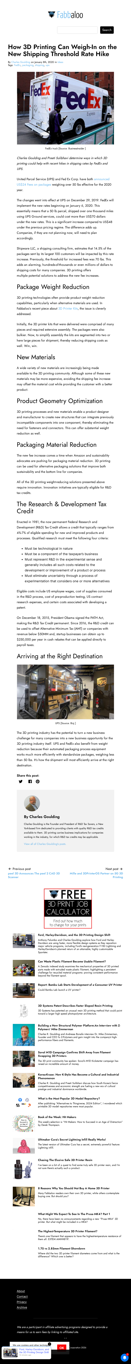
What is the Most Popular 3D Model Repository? (69, 1098)
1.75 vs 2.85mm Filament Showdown (61, 1248)
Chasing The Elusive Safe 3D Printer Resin (65, 1160)
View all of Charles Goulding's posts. (45, 844)
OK (61, 1348)
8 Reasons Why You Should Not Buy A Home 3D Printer (74, 1188)
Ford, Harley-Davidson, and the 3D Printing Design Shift (74, 935)
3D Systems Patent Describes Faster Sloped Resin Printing (75, 1006)
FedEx (17, 65)
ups (47, 65)
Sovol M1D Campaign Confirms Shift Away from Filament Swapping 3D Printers (74, 1054)
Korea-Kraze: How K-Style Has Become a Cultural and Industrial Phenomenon (78, 1076)
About (21, 1291)
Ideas (60, 62)
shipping (39, 65)
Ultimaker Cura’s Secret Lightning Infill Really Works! (72, 1139)
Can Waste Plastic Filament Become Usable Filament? (72, 961)
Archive (22, 1307)
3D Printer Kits (68, 308)
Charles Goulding (20, 62)
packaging (27, 65)
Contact (22, 1296)
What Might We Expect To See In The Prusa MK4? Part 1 (74, 1214)
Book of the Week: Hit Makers (57, 1117)
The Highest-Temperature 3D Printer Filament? (67, 1231)
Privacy (22, 1302)
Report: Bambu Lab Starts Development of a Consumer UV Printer (80, 985)
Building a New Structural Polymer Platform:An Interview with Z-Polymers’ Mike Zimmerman (79, 1027)
